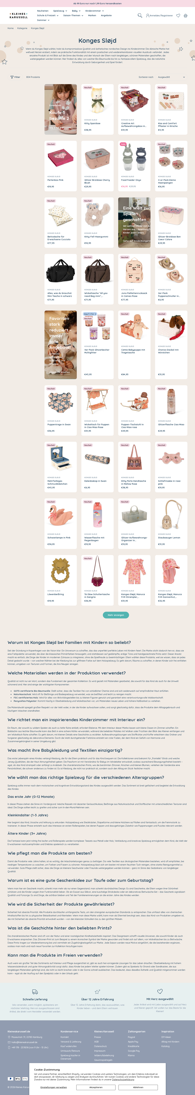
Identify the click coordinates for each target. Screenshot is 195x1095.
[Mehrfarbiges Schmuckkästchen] (60, 458)
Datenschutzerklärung (123, 1079)
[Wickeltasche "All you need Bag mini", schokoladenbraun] (97, 270)
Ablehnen (138, 1087)
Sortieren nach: (146, 77)
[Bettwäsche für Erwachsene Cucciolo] (60, 213)
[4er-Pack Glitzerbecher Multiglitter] (97, 327)
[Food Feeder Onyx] (134, 157)
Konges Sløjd (90, 120)
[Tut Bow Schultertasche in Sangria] (97, 571)
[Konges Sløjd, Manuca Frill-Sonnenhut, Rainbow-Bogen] (171, 571)
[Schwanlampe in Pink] (60, 514)
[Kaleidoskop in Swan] (97, 458)
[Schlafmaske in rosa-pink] (171, 458)
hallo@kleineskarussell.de (24, 1042)
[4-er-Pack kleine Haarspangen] (171, 157)
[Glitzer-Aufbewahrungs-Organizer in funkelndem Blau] (134, 514)
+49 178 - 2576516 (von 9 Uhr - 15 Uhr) (30, 1047)
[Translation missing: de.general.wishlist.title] (178, 15)
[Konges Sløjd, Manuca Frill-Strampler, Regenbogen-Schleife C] (134, 571)
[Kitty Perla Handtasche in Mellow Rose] (134, 458)
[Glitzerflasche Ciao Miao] (171, 401)
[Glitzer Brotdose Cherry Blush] (97, 157)
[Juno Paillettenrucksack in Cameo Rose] (134, 270)
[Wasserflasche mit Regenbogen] (97, 514)
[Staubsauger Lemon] (171, 514)
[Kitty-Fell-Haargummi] (97, 213)
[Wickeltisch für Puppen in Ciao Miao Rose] (97, 401)
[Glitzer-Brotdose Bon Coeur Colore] (171, 213)
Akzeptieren (96, 1087)
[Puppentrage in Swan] (60, 401)
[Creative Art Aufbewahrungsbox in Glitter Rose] (134, 100)
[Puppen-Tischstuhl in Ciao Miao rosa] (134, 401)
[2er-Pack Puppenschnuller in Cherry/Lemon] (171, 270)
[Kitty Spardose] (97, 100)
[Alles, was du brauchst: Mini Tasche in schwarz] (60, 270)
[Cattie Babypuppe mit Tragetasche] (134, 327)
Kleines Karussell (24, 1087)
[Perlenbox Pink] (60, 157)
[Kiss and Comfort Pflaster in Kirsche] (171, 100)
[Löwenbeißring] (60, 571)
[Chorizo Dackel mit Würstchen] (171, 327)
